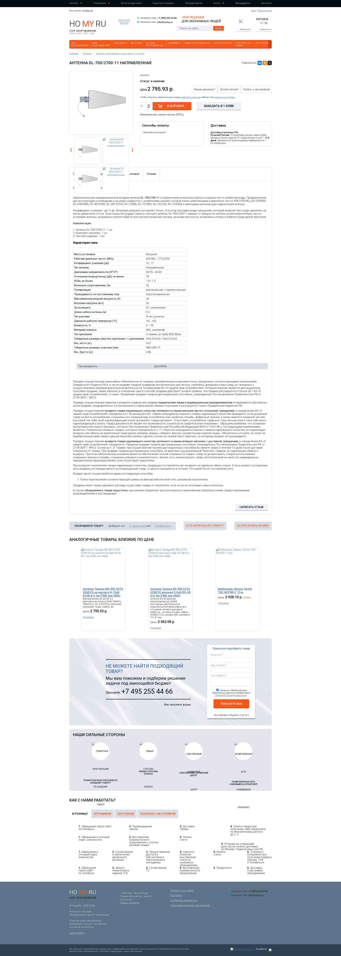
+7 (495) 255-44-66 (167, 18)
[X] (269, 63)
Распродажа (262, 43)
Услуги (216, 3)
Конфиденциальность (183, 900)
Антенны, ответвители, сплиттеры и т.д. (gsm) (120, 53)
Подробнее (88, 617)
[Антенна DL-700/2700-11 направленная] (115, 151)
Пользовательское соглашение (190, 905)
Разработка (261, 949)
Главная (73, 53)
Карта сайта (76, 932)
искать (218, 28)
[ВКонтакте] (260, 63)
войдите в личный (190, 97)
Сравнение (266, 29)
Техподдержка (242, 3)
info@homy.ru (165, 22)
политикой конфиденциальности (231, 695)
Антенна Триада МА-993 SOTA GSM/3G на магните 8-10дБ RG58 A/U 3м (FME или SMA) (103, 592)
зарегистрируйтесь (224, 97)
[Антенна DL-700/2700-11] (101, 103)
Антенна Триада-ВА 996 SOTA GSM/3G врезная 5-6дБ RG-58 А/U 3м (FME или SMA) (170, 592)
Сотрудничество (193, 3)
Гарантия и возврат (163, 3)
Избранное (245, 29)
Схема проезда (129, 902)
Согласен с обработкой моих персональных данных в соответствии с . (231, 693)
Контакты (266, 3)
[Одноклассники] (264, 63)
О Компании (99, 3)
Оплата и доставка (131, 3)
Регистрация (265, 10)
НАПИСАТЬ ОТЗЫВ (252, 507)
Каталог (73, 3)
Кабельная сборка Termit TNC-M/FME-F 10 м (235, 590)
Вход (253, 10)
